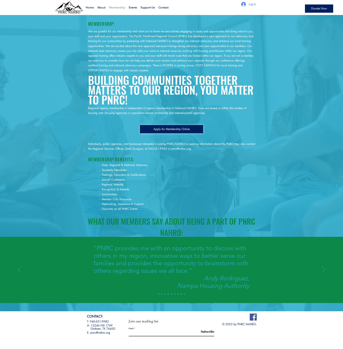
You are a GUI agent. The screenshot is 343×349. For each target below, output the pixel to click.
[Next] (323, 270)
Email (131, 328)
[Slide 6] (174, 294)
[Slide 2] (161, 294)
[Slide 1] (158, 294)
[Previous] (19, 270)
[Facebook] (253, 317)
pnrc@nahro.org (181, 149)
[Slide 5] (171, 294)
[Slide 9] (184, 294)
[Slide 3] (165, 294)
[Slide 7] (177, 294)
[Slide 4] (168, 294)
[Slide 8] (181, 294)
